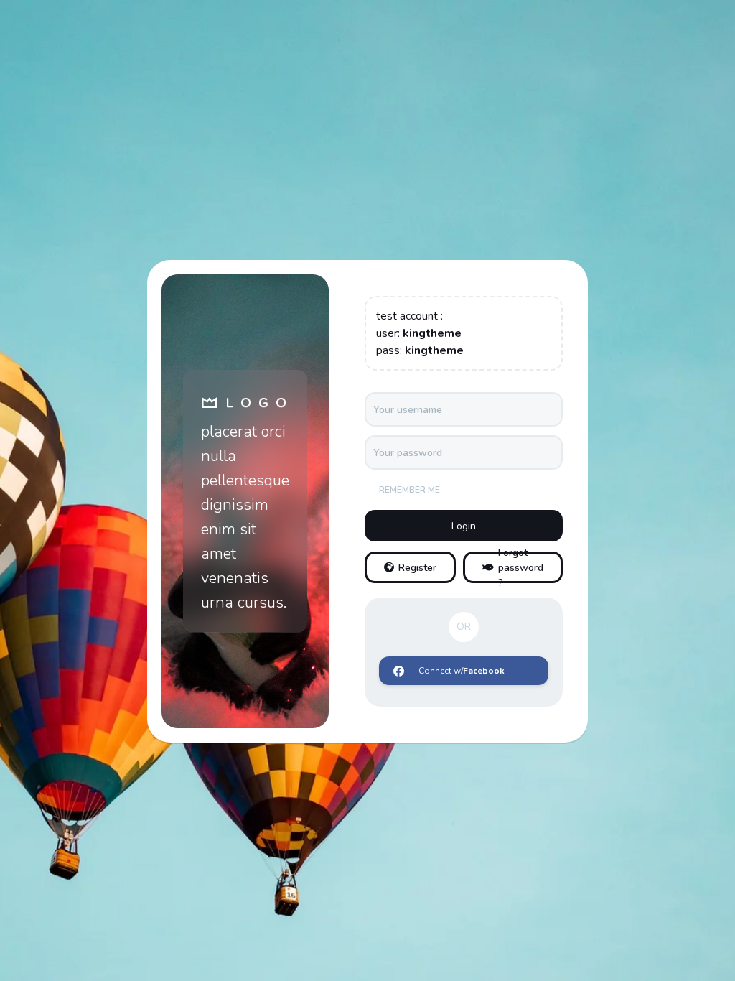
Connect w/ (461, 671)
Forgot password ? (520, 567)
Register (417, 568)
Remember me (409, 490)
